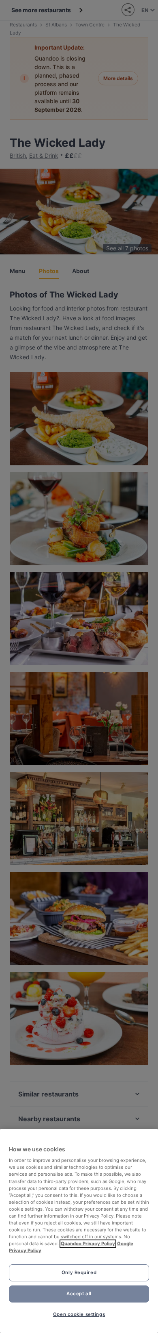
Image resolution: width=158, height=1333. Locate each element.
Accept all (79, 1293)
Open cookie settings (79, 1314)
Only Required (79, 1272)
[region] (79, 1231)
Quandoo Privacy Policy (88, 1243)
